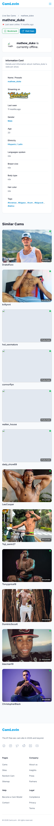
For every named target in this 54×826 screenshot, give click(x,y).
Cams (4, 764)
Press (31, 776)
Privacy (32, 802)
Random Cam (8, 776)
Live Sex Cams (9, 15)
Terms (32, 808)
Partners (33, 781)
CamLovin (10, 4)
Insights (32, 770)
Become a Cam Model (12, 797)
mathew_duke (27, 15)
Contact (5, 802)
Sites (4, 770)
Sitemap (6, 781)
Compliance (34, 797)
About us (33, 764)
